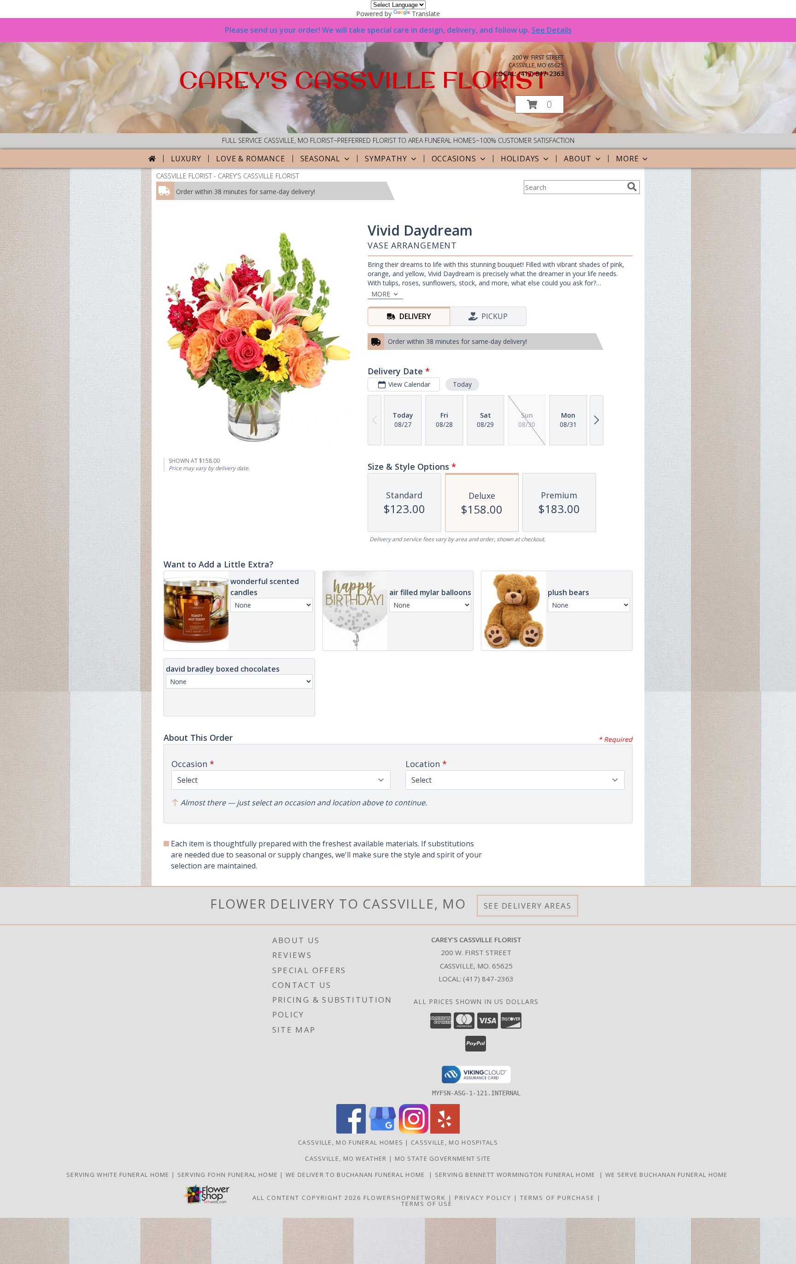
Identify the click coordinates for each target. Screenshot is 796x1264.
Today (462, 384)
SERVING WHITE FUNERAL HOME (118, 1174)
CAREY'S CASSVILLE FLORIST (364, 79)
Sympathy (386, 159)
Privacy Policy (483, 1197)
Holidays (520, 159)
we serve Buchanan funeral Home (667, 1174)
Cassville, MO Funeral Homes (350, 1142)
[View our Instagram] (413, 1131)
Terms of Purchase (557, 1197)
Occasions (454, 159)
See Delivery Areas (528, 905)
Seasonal (320, 159)
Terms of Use (426, 1203)
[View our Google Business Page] (382, 1131)
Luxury (186, 159)
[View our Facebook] (351, 1131)
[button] (539, 104)
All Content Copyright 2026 (306, 1197)
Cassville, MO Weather (345, 1158)
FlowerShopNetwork (404, 1197)
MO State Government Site (443, 1158)
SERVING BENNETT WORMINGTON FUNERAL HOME (517, 1174)
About (577, 159)
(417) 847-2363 (541, 73)
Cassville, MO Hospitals (454, 1142)
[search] (632, 187)
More (627, 159)
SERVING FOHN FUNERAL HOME (228, 1174)
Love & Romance (250, 159)
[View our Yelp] (445, 1131)
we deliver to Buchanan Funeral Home (357, 1174)
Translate (426, 13)
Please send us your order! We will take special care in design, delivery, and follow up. (398, 30)
